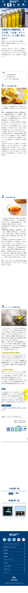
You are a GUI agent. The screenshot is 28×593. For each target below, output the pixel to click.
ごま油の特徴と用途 (10, 76)
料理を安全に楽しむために (10, 547)
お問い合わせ (7, 569)
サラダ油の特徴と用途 (11, 74)
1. (4, 74)
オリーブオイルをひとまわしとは (11, 543)
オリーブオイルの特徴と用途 (12, 79)
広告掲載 (6, 553)
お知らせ (6, 562)
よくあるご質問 (7, 566)
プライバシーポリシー (9, 559)
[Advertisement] (14, 457)
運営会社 (6, 550)
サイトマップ (7, 572)
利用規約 (6, 556)
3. (4, 79)
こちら (20, 416)
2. (4, 76)
